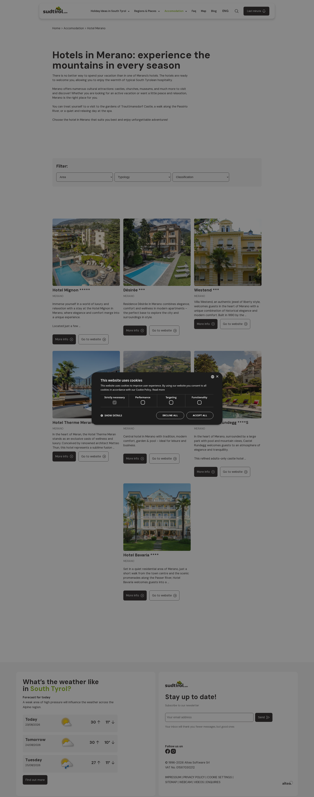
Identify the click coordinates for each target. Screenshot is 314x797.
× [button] (217, 376)
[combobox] (212, 376)
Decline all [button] (170, 415)
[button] (111, 415)
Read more (158, 389)
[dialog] (157, 398)
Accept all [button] (200, 415)
